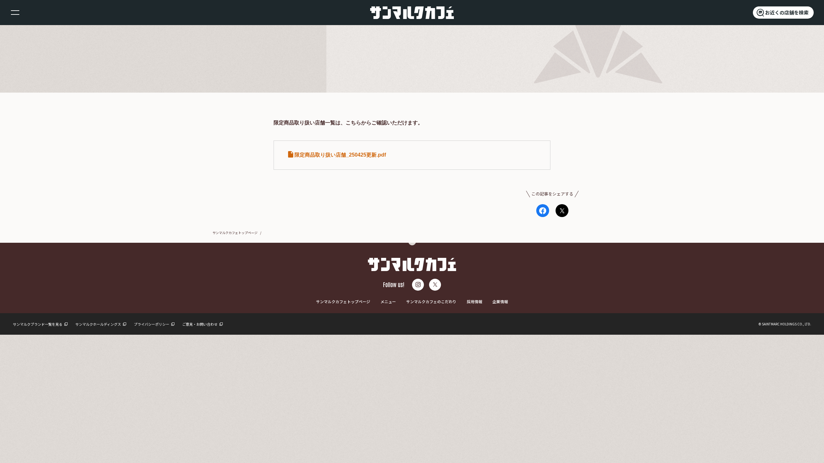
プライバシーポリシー (152, 324)
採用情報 (474, 301)
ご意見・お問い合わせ (200, 324)
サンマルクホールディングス (98, 324)
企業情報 (500, 301)
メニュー (388, 301)
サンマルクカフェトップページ (235, 232)
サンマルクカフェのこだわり (431, 301)
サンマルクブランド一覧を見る (38, 324)
